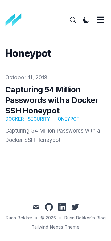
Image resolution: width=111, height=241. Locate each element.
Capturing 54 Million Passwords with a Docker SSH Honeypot (51, 100)
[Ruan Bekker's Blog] (15, 20)
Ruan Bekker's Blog (85, 218)
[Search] (73, 20)
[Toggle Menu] (100, 20)
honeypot (67, 119)
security (39, 119)
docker (14, 119)
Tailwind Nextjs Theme (55, 227)
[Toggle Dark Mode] (86, 20)
